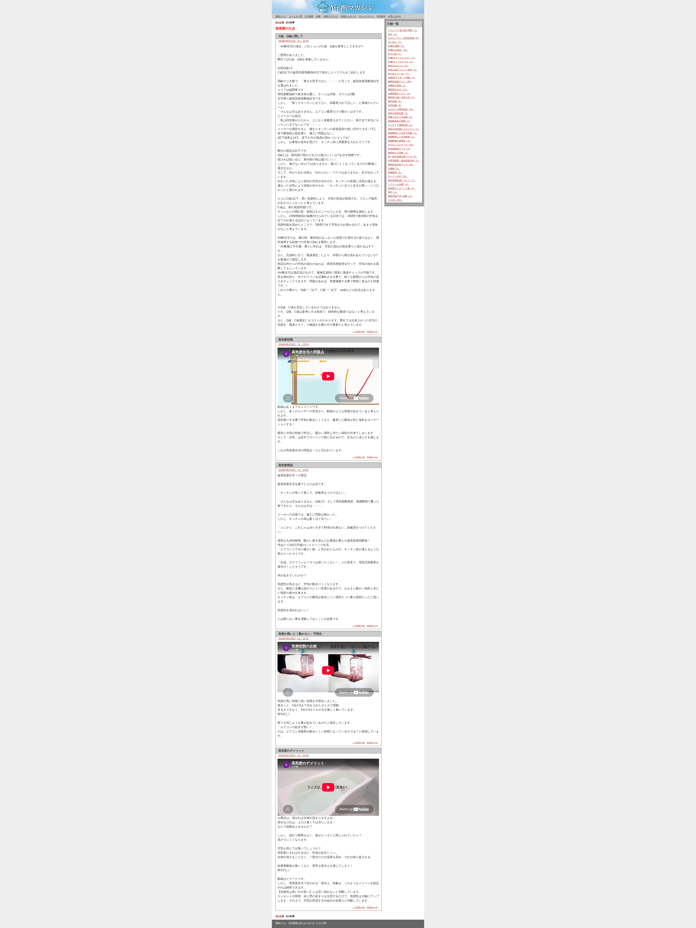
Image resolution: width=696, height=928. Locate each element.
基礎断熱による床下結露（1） (403, 133)
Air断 (318, 16)
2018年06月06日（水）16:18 (293, 638)
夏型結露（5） (395, 101)
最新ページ (281, 16)
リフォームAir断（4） (398, 184)
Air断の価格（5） (396, 46)
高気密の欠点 (372, 332)
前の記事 (280, 916)
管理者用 (381, 16)
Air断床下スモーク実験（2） (402, 77)
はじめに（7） (395, 42)
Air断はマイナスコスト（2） (402, 58)
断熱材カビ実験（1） (398, 153)
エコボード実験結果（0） (400, 125)
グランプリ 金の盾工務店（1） (403, 30)
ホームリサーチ (366, 16)
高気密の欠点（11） (398, 89)
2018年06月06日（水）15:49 (293, 755)
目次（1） (393, 34)
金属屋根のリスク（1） (399, 93)
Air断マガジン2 (330, 16)
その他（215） (395, 200)
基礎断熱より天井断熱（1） (401, 137)
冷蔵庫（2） (394, 168)
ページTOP (321, 923)
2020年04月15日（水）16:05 (293, 41)
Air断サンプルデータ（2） (401, 62)
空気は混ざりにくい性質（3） (403, 70)
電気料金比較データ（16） (401, 164)
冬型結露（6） (395, 105)
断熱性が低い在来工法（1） (401, 97)
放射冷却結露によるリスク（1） (404, 129)
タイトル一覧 (295, 16)
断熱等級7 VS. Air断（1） (400, 196)
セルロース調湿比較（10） (401, 109)
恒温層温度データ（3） (399, 149)
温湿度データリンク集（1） (401, 188)
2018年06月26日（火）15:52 (293, 470)
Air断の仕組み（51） (398, 50)
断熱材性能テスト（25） (400, 81)
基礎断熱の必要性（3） (399, 141)
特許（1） (393, 192)
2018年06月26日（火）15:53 (293, 344)
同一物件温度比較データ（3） (403, 156)
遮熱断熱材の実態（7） (399, 121)
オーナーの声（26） (398, 176)
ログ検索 (308, 16)
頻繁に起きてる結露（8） (400, 117)
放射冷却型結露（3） (398, 113)
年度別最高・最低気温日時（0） (404, 160)
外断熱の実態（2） (397, 85)
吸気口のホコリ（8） (398, 66)
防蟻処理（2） (395, 172)
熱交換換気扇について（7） (401, 180)
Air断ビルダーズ (348, 16)
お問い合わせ (394, 16)
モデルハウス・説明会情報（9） (404, 38)
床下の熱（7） (395, 54)
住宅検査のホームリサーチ (302, 923)
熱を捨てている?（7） (399, 73)
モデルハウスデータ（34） (401, 145)
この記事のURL (359, 332)
